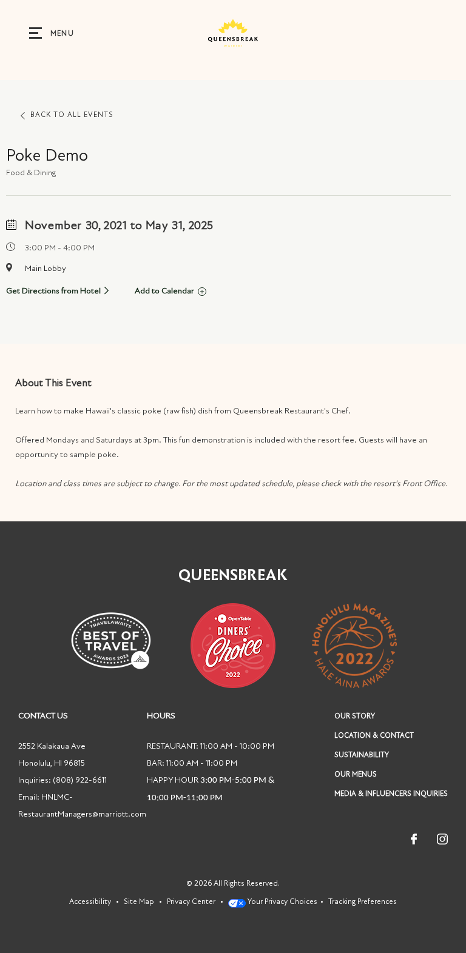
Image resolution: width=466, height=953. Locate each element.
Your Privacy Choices (281, 901)
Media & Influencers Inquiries (391, 793)
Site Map (139, 901)
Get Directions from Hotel (53, 291)
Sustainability (361, 755)
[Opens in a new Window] (233, 30)
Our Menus (355, 774)
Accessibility (90, 901)
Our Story (354, 716)
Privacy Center (191, 901)
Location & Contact (374, 735)
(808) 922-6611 (80, 780)
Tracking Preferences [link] (362, 901)
